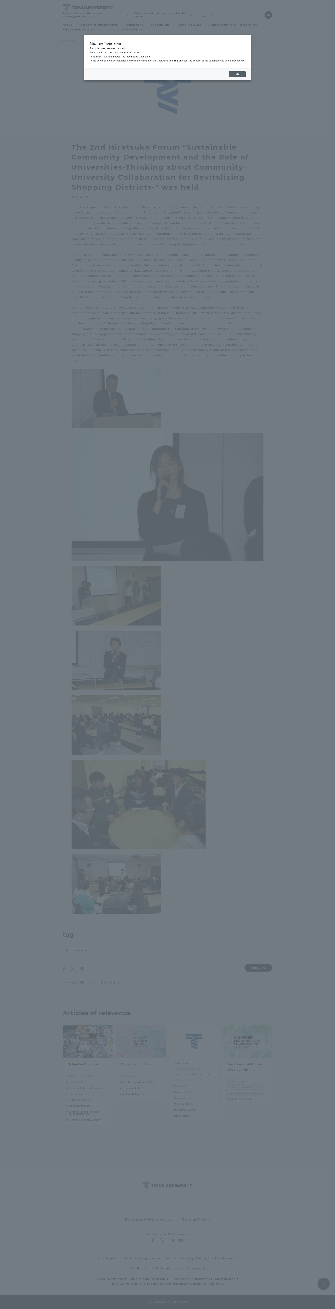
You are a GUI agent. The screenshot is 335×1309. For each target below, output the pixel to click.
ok (237, 74)
